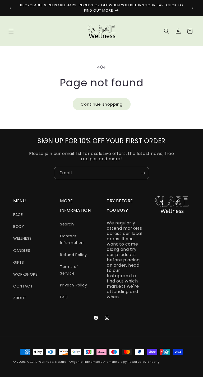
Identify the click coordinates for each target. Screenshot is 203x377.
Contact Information (72, 239)
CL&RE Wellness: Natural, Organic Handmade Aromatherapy (77, 362)
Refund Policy (73, 254)
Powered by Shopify (144, 362)
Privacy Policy (73, 285)
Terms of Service (69, 270)
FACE (18, 214)
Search (67, 224)
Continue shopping (102, 104)
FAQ (64, 297)
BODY (18, 226)
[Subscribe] (143, 173)
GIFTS (18, 262)
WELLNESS (22, 238)
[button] (11, 31)
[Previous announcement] (10, 8)
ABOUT (19, 298)
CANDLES (21, 250)
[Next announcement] (193, 8)
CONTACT (23, 286)
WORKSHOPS (25, 274)
